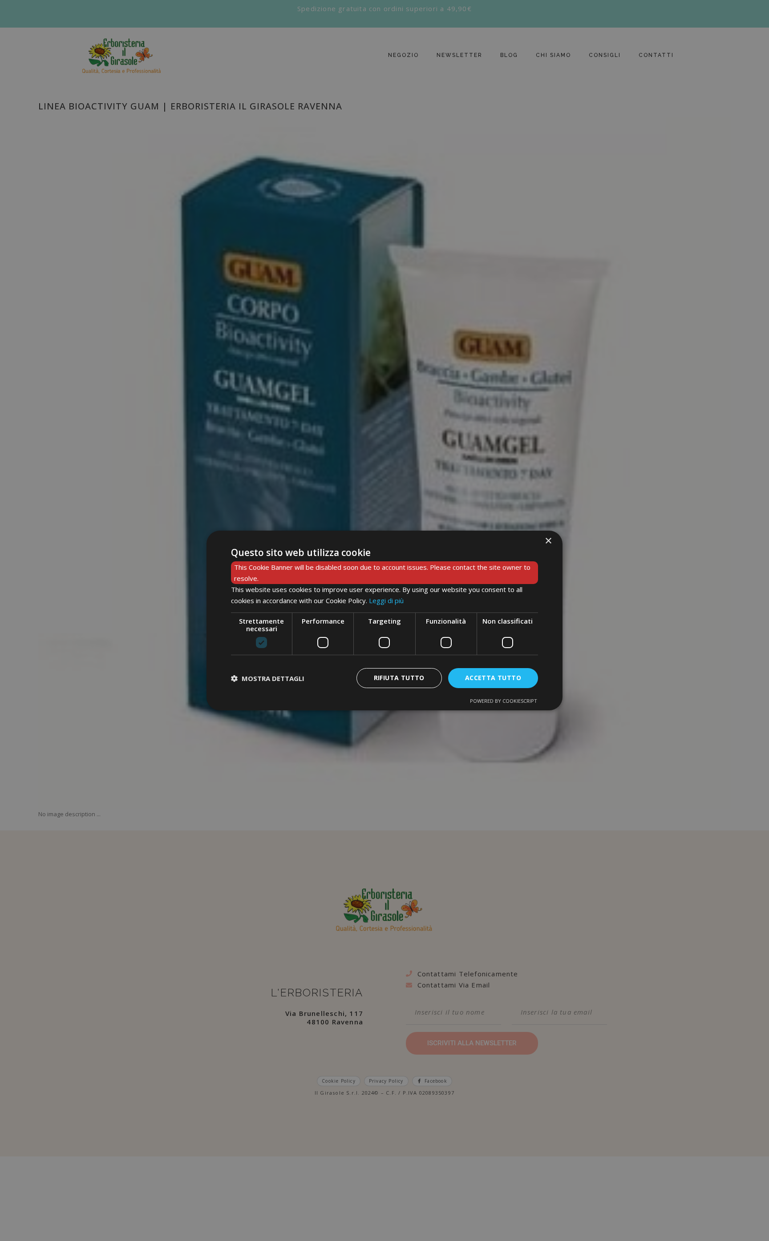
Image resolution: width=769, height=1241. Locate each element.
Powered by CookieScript (503, 700)
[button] (267, 678)
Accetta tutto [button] (493, 677)
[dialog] (384, 620)
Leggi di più (386, 600)
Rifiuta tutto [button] (399, 677)
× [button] (548, 541)
